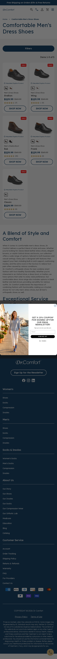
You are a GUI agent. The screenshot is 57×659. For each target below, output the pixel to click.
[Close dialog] (55, 306)
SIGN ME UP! (42, 336)
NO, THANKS (42, 341)
